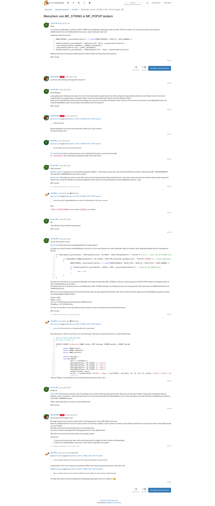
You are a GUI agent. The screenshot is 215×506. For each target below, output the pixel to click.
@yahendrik (55, 177)
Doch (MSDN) (55, 153)
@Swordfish (55, 245)
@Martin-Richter (56, 172)
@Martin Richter (75, 452)
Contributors (117, 503)
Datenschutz (104, 500)
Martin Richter (55, 77)
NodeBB (109, 503)
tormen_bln (54, 23)
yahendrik (54, 140)
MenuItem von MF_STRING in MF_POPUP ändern (84, 119)
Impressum (114, 500)
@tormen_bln (55, 119)
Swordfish (54, 193)
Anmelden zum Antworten (159, 68)
